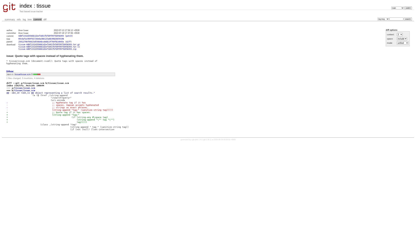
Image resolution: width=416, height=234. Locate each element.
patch (69, 36)
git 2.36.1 (207, 140)
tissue (44, 6)
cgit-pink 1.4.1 (196, 140)
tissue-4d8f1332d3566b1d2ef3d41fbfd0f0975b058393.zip (47, 49)
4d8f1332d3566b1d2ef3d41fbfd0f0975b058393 (41, 36)
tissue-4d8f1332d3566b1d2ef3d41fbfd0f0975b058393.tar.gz (49, 44)
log (24, 19)
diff (44, 19)
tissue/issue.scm (23, 74)
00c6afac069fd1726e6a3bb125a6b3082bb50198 (41, 39)
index (26, 6)
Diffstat (9, 71)
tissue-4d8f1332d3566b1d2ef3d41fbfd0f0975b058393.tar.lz (49, 47)
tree (30, 19)
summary (10, 19)
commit (37, 19)
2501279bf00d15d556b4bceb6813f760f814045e (41, 42)
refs (19, 19)
